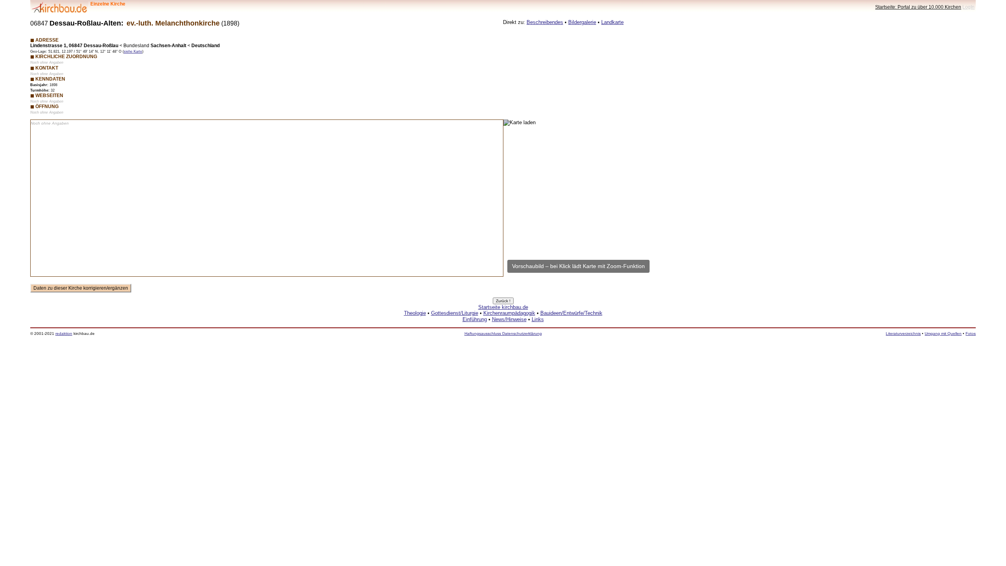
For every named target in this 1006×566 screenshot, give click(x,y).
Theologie (415, 313)
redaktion (63, 333)
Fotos (971, 333)
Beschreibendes (545, 22)
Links (538, 319)
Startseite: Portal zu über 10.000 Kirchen (918, 6)
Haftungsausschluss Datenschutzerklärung (503, 333)
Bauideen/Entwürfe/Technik (571, 313)
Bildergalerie (582, 22)
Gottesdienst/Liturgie (454, 313)
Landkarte (612, 22)
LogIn (968, 6)
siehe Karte (133, 51)
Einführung (475, 319)
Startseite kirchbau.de (503, 307)
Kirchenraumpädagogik (509, 313)
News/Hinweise (509, 319)
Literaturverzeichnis (903, 333)
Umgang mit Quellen (943, 333)
